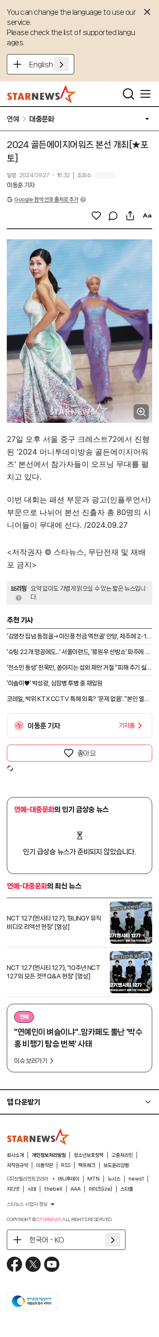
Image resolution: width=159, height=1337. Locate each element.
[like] (96, 216)
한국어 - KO (46, 1240)
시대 (32, 1189)
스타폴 (126, 1189)
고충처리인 (122, 1155)
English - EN (49, 64)
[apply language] (61, 64)
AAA (75, 1189)
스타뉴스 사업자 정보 (27, 1204)
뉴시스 (114, 1178)
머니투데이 (68, 1178)
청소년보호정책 (88, 1155)
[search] (128, 94)
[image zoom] (141, 411)
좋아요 (86, 753)
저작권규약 (17, 1165)
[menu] (145, 94)
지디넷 (13, 1189)
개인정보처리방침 (49, 1155)
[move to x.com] (33, 1264)
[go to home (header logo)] (42, 94)
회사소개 (15, 1155)
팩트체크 (86, 1165)
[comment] (113, 216)
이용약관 (44, 1165)
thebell (53, 1189)
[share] (130, 216)
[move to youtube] (51, 1264)
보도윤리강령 (116, 1165)
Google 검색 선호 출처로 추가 (46, 199)
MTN (93, 1178)
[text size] (147, 216)
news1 (136, 1178)
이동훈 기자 (21, 185)
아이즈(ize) (100, 1189)
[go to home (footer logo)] (38, 1136)
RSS (65, 1165)
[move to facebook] (14, 1264)
